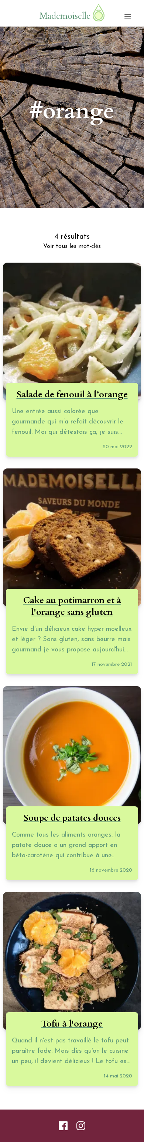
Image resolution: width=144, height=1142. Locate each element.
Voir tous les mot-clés (72, 246)
